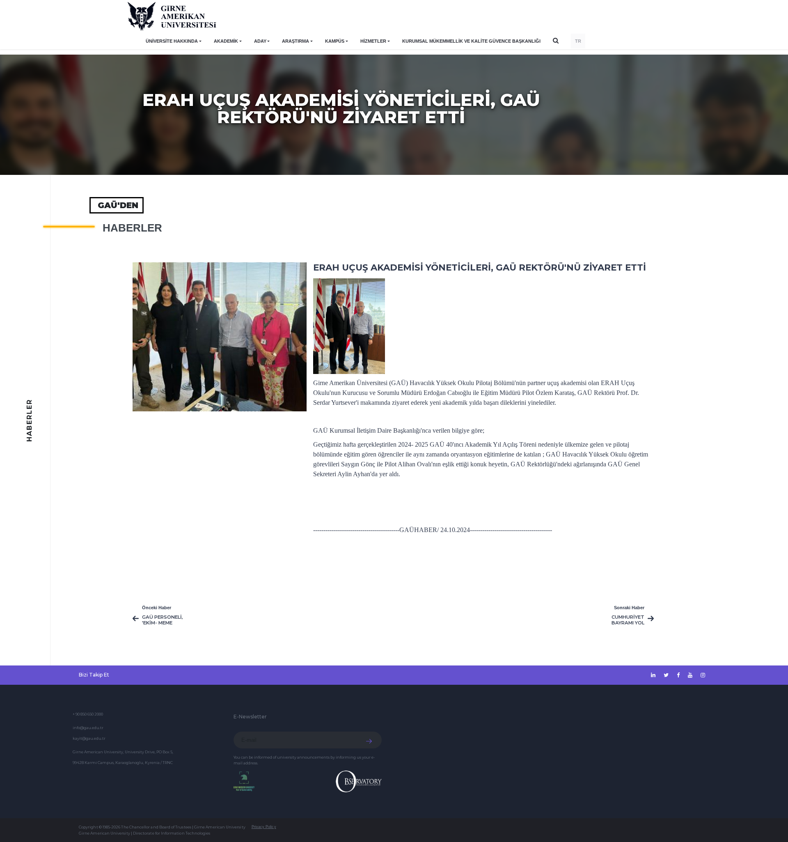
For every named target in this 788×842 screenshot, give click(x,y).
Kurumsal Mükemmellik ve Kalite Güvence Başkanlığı (471, 41)
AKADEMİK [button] (226, 41)
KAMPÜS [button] (334, 41)
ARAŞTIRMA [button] (295, 41)
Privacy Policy (264, 827)
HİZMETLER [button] (373, 41)
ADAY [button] (260, 41)
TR (578, 41)
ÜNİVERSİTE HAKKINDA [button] (172, 41)
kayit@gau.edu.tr (89, 738)
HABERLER (132, 228)
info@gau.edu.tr (88, 727)
